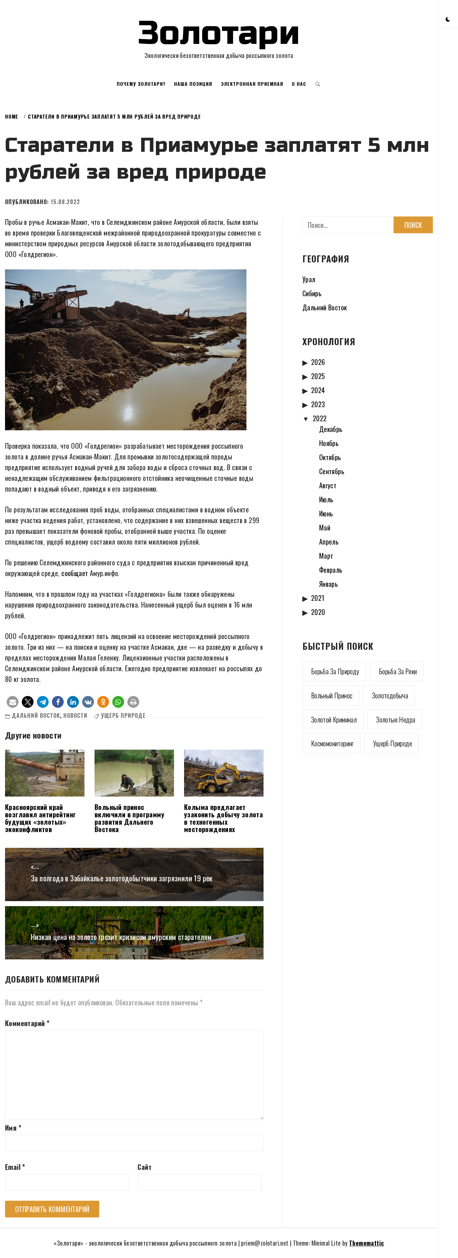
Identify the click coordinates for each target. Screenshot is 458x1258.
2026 (318, 362)
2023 (318, 404)
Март (326, 556)
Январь (328, 584)
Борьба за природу (335, 671)
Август (327, 485)
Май (324, 527)
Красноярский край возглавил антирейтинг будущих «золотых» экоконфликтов (40, 818)
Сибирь (312, 293)
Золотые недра (395, 719)
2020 (318, 612)
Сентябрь (331, 471)
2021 (318, 598)
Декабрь (331, 429)
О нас (299, 83)
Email (15, 1167)
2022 (320, 418)
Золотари (219, 33)
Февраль (331, 570)
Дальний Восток (36, 715)
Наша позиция (193, 83)
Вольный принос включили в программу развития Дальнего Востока (129, 818)
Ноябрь (329, 443)
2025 (318, 376)
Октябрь (330, 457)
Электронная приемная (252, 83)
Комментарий (27, 1023)
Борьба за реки (398, 671)
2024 (318, 390)
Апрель (329, 542)
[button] (448, 18)
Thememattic (366, 1243)
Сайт (144, 1167)
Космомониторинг (332, 743)
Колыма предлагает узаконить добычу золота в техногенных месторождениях (223, 818)
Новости (75, 715)
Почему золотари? (141, 83)
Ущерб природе (123, 715)
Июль (326, 499)
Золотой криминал (334, 719)
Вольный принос (332, 695)
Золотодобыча (390, 695)
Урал (309, 279)
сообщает (74, 573)
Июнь (326, 513)
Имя (13, 1128)
